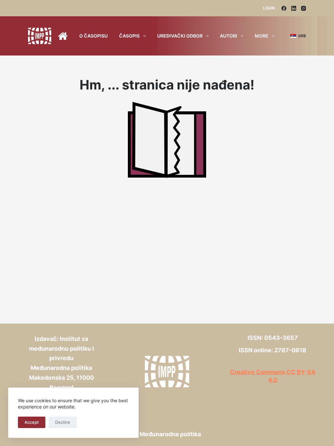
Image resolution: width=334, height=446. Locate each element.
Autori (228, 36)
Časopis (129, 36)
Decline (62, 422)
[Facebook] (283, 8)
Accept (31, 422)
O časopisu (93, 36)
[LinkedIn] (293, 8)
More (261, 36)
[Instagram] (303, 8)
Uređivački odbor (180, 36)
